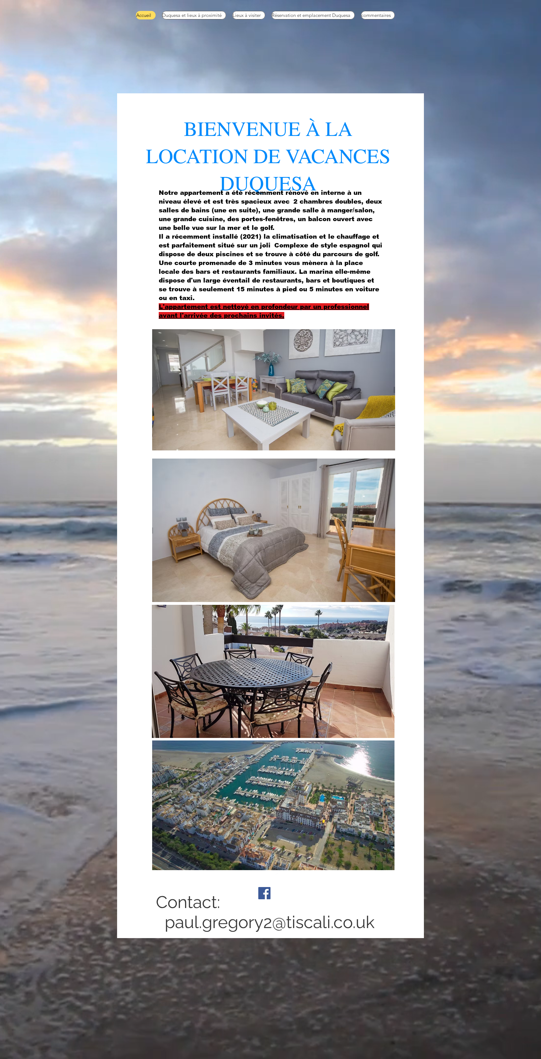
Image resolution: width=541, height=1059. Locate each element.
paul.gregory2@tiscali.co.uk (270, 922)
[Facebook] (264, 893)
